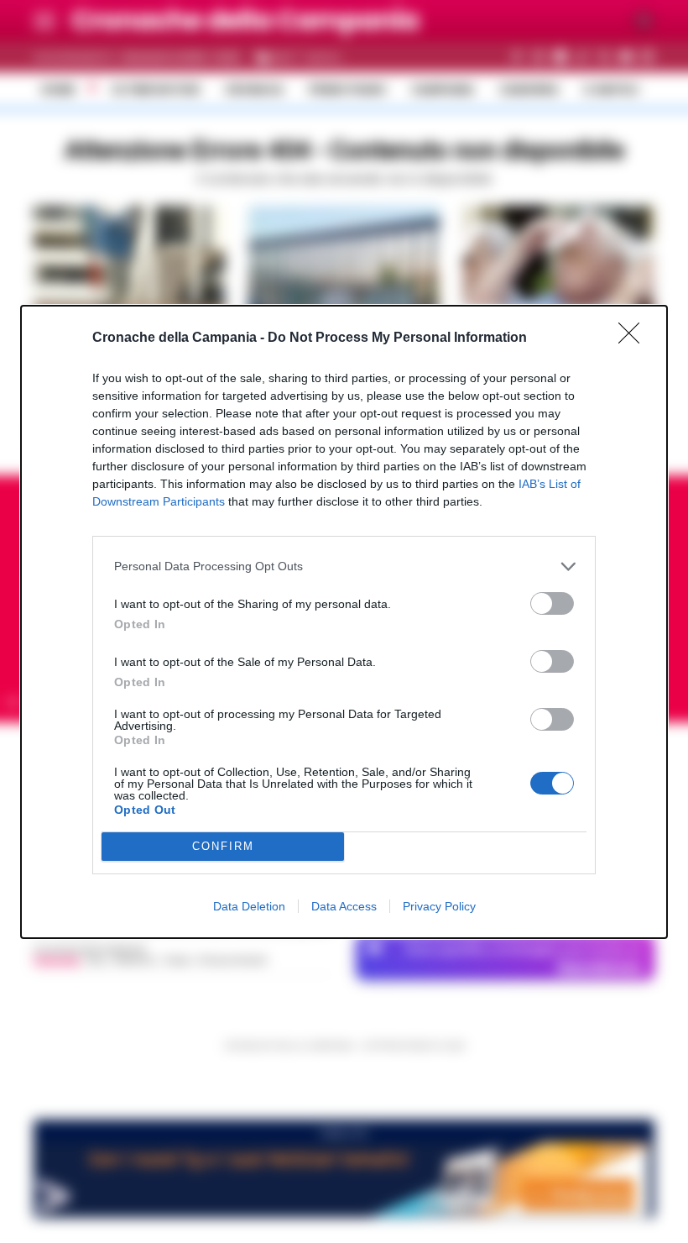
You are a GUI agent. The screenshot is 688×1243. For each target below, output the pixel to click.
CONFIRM (223, 846)
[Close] (634, 338)
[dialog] (344, 622)
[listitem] (344, 566)
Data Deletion (249, 906)
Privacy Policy (439, 906)
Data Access (344, 906)
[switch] (552, 603)
